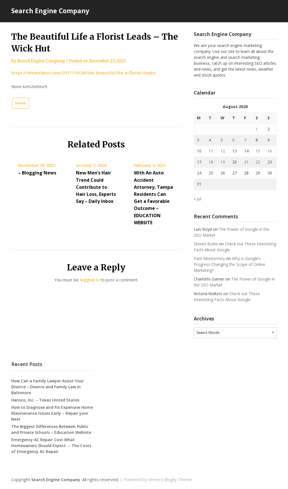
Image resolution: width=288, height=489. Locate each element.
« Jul (197, 198)
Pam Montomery (209, 258)
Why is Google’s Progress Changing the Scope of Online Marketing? (229, 264)
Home (20, 103)
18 (211, 162)
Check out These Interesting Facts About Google (227, 296)
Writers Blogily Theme (170, 479)
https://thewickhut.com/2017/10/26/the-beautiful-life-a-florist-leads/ (83, 72)
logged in (89, 279)
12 (222, 151)
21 (246, 162)
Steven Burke (206, 243)
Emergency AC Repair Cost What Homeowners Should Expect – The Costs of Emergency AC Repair (51, 445)
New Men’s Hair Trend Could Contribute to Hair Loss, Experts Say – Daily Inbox (96, 187)
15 (258, 151)
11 (211, 151)
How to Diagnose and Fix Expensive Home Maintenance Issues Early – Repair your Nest (52, 413)
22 (258, 162)
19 (222, 162)
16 (269, 151)
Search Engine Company (50, 10)
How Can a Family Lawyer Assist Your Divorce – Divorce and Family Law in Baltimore (47, 386)
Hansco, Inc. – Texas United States (45, 400)
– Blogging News (37, 173)
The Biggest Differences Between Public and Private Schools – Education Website (51, 429)
